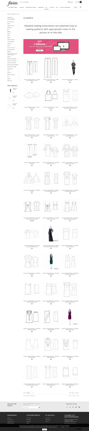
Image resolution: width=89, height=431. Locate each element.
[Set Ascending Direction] (33, 392)
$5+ (46, 7)
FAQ (57, 7)
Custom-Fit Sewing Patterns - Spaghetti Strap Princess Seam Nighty (70, 218)
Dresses (8, 33)
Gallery (51, 7)
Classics (9, 51)
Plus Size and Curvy (11, 47)
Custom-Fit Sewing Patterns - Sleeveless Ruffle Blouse (70, 357)
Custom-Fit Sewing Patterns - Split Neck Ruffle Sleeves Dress (51, 163)
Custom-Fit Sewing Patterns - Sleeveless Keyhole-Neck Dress (51, 384)
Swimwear (41, 7)
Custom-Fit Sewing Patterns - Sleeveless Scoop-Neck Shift (32, 357)
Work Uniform (10, 68)
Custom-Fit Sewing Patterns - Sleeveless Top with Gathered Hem (32, 301)
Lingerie (8, 37)
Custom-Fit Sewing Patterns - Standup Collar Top (70, 80)
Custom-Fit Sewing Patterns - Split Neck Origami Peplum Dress (70, 163)
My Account (47, 417)
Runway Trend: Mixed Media (12, 64)
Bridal (8, 35)
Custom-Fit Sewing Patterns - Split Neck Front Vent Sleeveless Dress (51, 191)
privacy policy (59, 426)
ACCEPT (44, 429)
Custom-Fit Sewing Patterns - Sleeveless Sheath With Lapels (70, 329)
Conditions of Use (10, 421)
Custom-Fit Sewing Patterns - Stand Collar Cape (31, 108)
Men (8, 76)
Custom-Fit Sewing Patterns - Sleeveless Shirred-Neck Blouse (32, 329)
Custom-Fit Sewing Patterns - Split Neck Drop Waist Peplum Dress (70, 191)
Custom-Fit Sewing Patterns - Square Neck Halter (51, 108)
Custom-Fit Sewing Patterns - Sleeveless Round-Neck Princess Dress (32, 384)
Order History (47, 419)
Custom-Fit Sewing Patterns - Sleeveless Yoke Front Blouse (70, 246)
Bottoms (9, 56)
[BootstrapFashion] (12, 3)
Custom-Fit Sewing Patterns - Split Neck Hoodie (32, 191)
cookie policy (66, 426)
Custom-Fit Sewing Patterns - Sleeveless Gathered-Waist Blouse (70, 384)
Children (8, 78)
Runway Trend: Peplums (12, 60)
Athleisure (9, 72)
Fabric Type (9, 80)
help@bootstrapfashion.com (71, 423)
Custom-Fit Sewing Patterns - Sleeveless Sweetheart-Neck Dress (70, 301)
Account (71, 2)
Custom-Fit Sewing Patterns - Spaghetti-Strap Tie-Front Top (51, 218)
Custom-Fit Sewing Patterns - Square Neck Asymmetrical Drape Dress (32, 135)
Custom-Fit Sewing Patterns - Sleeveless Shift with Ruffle (51, 329)
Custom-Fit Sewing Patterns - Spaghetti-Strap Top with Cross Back (32, 218)
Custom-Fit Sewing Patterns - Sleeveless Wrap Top (32, 274)
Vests (8, 70)
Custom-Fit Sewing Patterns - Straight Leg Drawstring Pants (51, 80)
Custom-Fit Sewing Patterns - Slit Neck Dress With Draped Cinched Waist (51, 246)
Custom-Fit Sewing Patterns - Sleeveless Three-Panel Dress (51, 301)
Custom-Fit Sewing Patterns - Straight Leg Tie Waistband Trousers (32, 80)
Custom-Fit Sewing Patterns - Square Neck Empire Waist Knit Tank (70, 108)
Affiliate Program (65, 7)
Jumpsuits (9, 43)
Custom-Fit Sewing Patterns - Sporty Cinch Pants (31, 163)
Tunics (8, 45)
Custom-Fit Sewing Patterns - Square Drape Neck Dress (51, 135)
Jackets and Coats (10, 39)
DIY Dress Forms (12, 7)
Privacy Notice (10, 419)
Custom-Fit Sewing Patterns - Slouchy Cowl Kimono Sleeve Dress (32, 246)
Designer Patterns (31, 7)
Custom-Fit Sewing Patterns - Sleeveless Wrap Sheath (51, 274)
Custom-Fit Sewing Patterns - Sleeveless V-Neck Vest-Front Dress (70, 274)
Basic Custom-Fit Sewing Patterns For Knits (12, 54)
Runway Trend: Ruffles (11, 62)
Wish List (47, 421)
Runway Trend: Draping (11, 58)
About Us (9, 417)
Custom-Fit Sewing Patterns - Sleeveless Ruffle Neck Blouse (51, 357)
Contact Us (28, 421)
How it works (28, 417)
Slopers (21, 7)
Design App (28, 419)
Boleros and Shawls (11, 74)
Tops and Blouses (10, 41)
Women (8, 31)
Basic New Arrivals (10, 49)
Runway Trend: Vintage (11, 66)
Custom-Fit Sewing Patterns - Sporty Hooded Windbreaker (70, 135)
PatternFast (26, 2)
